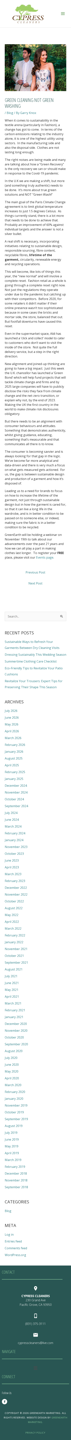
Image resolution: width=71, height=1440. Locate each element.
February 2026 (15, 745)
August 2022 (14, 908)
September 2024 (16, 806)
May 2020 (11, 1071)
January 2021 (14, 1017)
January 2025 (14, 779)
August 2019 (14, 1126)
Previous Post (35, 572)
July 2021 (11, 976)
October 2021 (14, 956)
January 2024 (14, 840)
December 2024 (16, 786)
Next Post (35, 583)
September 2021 (16, 962)
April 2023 (12, 867)
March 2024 (13, 826)
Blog (10, 113)
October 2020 (14, 1037)
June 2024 (12, 820)
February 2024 (15, 833)
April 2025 (12, 765)
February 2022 (15, 935)
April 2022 (12, 922)
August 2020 (14, 1051)
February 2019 (15, 1167)
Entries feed (13, 1241)
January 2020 (14, 1099)
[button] (35, 1368)
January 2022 (14, 942)
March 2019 (13, 1160)
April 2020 (12, 1078)
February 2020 (15, 1092)
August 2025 (14, 758)
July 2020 (11, 1058)
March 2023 (13, 874)
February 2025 (15, 772)
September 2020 (16, 1044)
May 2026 (11, 724)
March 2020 (13, 1085)
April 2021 (12, 996)
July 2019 (11, 1133)
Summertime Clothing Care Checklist (31, 661)
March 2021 (13, 1003)
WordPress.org (15, 1255)
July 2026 (11, 711)
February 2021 (15, 1010)
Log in (9, 1234)
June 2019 (12, 1139)
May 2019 (11, 1146)
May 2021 (11, 990)
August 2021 (14, 969)
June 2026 (12, 717)
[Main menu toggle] (63, 13)
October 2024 (14, 799)
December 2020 (16, 1024)
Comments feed (16, 1248)
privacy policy (35, 1432)
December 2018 (16, 1173)
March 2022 (13, 928)
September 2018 (16, 1187)
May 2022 (11, 915)
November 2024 (16, 792)
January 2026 (14, 751)
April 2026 (12, 731)
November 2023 (16, 847)
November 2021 (16, 949)
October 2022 (14, 901)
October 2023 (14, 854)
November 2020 (16, 1030)
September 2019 (16, 1119)
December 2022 (16, 888)
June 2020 (12, 1065)
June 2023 (12, 860)
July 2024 (11, 813)
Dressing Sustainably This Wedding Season (35, 655)
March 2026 (13, 738)
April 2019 (12, 1153)
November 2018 (16, 1180)
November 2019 (16, 1105)
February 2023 (15, 881)
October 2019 (14, 1112)
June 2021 (12, 983)
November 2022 (16, 894)
